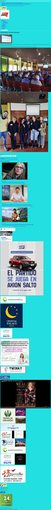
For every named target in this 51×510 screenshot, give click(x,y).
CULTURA (3, 25)
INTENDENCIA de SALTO (17, 207)
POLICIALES (4, 27)
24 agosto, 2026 (4, 180)
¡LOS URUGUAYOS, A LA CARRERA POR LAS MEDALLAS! (9, 159)
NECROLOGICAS (4, 26)
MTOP (6, 184)
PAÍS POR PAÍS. (2, 158)
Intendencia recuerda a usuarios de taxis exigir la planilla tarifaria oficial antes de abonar (13, 5)
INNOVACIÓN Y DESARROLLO (8, 207)
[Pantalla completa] (49, 407)
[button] (7, 416)
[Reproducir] (1, 407)
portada (15, 184)
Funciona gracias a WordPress (4, 509)
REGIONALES (6, 22)
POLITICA (12, 184)
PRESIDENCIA (18, 184)
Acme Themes (15, 509)
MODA (3, 23)
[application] (25, 394)
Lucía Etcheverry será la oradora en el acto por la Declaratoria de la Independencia (12, 2)
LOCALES (5, 21)
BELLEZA (5, 24)
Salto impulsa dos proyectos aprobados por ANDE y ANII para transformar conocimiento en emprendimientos (16, 3)
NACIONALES (9, 184)
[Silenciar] (48, 407)
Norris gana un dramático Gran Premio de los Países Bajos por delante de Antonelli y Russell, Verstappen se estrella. (16, 4)
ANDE (3, 207)
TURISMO (3, 28)
